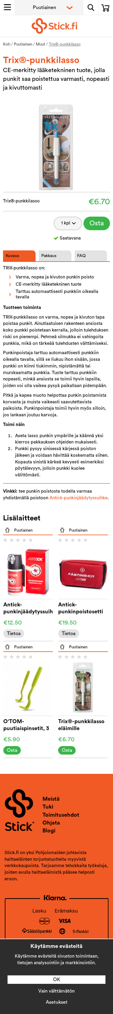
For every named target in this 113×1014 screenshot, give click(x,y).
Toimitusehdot (60, 815)
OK (56, 979)
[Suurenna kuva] (56, 146)
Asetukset (56, 1002)
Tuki (47, 806)
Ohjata (51, 822)
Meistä (51, 799)
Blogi (48, 830)
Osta (96, 223)
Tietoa (13, 633)
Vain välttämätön (56, 991)
